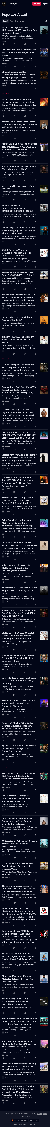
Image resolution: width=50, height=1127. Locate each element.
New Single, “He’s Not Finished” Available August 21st (18, 131)
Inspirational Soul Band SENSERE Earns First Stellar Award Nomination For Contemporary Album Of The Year (19, 390)
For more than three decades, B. (15, 486)
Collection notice (25, 1116)
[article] (25, 35)
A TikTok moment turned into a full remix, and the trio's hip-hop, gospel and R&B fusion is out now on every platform (18, 37)
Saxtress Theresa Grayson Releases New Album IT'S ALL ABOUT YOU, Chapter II (17, 798)
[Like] (3, 180)
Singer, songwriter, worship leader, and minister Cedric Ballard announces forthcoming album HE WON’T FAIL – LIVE (19, 687)
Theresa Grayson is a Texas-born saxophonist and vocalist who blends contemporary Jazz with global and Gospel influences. (19, 805)
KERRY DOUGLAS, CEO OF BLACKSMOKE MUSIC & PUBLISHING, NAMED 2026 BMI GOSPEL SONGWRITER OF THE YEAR (17, 208)
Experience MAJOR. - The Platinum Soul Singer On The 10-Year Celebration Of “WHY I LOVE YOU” (19, 911)
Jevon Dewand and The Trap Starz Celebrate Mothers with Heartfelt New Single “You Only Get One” (19, 1021)
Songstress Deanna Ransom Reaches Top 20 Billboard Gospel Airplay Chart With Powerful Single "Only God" (18, 956)
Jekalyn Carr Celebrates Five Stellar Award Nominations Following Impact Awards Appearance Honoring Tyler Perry (19, 568)
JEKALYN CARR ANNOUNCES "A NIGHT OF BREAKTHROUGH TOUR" (18, 340)
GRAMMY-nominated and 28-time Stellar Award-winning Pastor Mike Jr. (18, 324)
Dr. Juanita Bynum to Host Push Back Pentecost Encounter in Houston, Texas (17, 866)
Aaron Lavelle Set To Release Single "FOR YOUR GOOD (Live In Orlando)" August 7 (18, 109)
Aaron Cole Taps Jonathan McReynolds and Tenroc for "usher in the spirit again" (19, 30)
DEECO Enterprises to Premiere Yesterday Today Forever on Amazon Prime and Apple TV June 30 (19, 367)
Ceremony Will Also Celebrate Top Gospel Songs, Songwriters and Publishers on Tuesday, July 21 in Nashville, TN (18, 442)
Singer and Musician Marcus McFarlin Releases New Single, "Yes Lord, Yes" (17, 979)
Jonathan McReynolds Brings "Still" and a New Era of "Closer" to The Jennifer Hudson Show (19, 1044)
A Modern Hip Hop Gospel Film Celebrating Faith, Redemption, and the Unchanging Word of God (19, 374)
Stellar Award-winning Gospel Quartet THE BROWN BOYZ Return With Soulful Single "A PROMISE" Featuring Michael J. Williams (17, 500)
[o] (44, 1001)
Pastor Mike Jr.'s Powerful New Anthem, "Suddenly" (17, 318)
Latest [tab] (5, 21)
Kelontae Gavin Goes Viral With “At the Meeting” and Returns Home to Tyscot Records (18, 821)
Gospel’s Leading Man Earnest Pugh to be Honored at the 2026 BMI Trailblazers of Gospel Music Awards (18, 412)
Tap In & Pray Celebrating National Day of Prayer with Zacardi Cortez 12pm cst (16, 1001)
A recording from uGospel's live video (17, 1007)
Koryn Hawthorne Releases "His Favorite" (18, 187)
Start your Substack (20, 1120)
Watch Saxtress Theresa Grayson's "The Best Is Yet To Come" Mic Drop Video (16, 253)
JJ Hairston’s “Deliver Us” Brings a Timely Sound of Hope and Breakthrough (19, 844)
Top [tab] (11, 21)
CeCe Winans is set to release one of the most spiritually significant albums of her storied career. (18, 552)
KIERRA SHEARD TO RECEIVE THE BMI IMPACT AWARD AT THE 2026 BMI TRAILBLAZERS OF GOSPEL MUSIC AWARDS (19, 435)
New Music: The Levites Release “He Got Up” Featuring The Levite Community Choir (19, 658)
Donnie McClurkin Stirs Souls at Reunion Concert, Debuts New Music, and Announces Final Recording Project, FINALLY (18, 726)
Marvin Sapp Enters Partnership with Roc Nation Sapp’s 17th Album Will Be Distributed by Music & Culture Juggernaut (19, 124)
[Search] (45, 21)
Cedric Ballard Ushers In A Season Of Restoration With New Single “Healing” (19, 681)
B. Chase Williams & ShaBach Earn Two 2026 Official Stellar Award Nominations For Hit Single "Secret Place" (19, 480)
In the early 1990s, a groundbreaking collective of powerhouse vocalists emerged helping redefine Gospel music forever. (19, 783)
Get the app (34, 1120)
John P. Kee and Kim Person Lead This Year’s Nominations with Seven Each (19, 710)
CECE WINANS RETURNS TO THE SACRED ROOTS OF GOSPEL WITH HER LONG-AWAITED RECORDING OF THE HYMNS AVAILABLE (19, 545)
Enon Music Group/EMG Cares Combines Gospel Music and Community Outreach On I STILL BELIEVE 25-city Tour (18, 934)
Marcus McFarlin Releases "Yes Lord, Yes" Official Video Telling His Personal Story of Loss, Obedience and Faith (18, 275)
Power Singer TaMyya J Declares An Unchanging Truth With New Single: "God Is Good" (18, 230)
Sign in (45, 4)
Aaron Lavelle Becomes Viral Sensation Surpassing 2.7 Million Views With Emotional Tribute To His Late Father (18, 102)
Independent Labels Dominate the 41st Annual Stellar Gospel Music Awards (19, 52)
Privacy (39, 1114)
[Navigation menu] (5, 3)
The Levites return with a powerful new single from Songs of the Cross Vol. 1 (17, 665)
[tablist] (13, 21)
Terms (45, 1114)
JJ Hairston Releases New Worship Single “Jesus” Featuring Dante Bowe (19, 591)
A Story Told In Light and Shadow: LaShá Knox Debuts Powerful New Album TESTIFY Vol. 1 (19, 613)
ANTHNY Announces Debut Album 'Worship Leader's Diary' (19, 167)
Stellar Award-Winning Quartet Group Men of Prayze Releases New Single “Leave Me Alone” (18, 636)
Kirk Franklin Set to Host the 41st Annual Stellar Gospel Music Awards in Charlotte (19, 703)
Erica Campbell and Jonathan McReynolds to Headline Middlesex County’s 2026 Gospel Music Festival (18, 523)
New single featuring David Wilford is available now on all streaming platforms (18, 850)
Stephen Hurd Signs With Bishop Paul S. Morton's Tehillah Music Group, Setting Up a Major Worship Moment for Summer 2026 (19, 1089)
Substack (15, 1124)
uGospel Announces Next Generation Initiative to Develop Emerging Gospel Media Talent (18, 75)
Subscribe (36, 4)
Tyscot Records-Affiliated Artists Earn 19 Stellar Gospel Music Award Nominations (19, 748)
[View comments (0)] (14, 44)
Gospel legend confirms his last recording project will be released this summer (18, 732)
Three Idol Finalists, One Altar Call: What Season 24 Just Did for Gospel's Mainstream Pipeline (18, 889)
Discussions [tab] (19, 21)
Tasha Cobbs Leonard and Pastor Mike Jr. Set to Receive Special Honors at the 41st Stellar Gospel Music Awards (18, 297)
